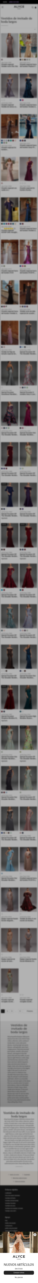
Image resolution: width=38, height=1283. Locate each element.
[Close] (35, 1234)
